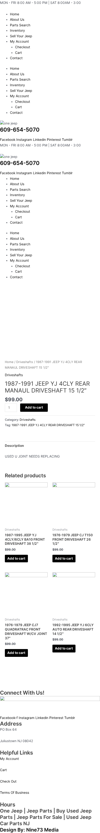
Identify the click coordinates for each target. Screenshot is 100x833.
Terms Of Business (14, 793)
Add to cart (34, 407)
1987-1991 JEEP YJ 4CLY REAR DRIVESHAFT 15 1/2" (48, 425)
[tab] (50, 445)
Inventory (17, 30)
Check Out (8, 781)
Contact (16, 58)
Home (14, 14)
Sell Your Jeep (21, 36)
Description (14, 446)
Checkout (22, 47)
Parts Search (20, 25)
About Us (17, 19)
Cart (18, 53)
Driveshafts (24, 362)
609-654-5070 (20, 129)
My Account (19, 41)
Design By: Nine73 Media (29, 830)
